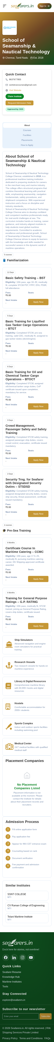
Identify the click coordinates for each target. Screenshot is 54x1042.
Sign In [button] (43, 6)
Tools (5, 986)
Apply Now (38, 302)
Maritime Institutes (12, 981)
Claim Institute (14, 96)
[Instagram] (22, 957)
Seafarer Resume (11, 972)
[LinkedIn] (14, 957)
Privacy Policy (10, 1038)
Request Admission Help (19, 103)
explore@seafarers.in (13, 1000)
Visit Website (15, 90)
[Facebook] (5, 957)
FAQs (47, 1038)
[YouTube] (31, 957)
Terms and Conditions (31, 1038)
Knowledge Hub (11, 977)
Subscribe (45, 1016)
